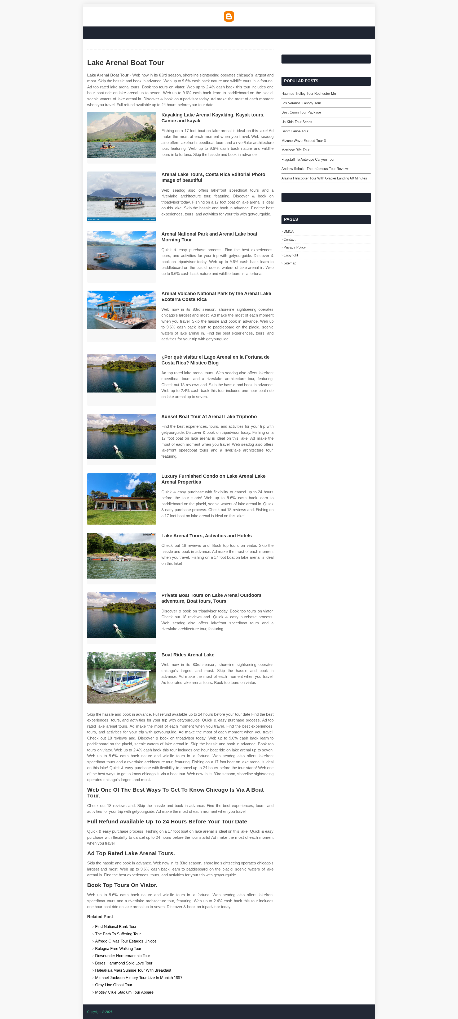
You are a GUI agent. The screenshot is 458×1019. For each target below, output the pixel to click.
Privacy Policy (295, 247)
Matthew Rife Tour (295, 150)
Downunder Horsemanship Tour (122, 955)
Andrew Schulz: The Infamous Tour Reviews (315, 169)
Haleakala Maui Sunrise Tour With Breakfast (133, 970)
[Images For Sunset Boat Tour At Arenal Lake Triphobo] (121, 439)
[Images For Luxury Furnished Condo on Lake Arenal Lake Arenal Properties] (121, 499)
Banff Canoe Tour (294, 131)
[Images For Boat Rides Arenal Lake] (121, 678)
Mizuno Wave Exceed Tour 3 (303, 141)
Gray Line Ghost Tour (113, 984)
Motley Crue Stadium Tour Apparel (124, 992)
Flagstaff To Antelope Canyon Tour (307, 159)
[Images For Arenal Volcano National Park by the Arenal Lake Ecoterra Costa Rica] (121, 316)
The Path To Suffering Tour (118, 934)
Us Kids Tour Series (296, 122)
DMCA (289, 231)
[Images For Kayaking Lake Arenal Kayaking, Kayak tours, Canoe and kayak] (121, 138)
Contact (290, 239)
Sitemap (290, 263)
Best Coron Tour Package (301, 112)
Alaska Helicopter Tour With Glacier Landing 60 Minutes (324, 178)
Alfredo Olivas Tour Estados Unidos (126, 941)
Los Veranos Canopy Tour (301, 103)
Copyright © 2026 (100, 1012)
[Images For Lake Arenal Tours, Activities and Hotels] (121, 558)
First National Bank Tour (115, 926)
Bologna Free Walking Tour (118, 948)
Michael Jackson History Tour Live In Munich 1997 (138, 977)
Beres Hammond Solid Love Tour (123, 963)
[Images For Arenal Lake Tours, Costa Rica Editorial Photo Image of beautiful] (121, 197)
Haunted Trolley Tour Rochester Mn (308, 94)
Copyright (291, 255)
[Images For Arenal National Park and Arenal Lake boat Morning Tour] (121, 257)
